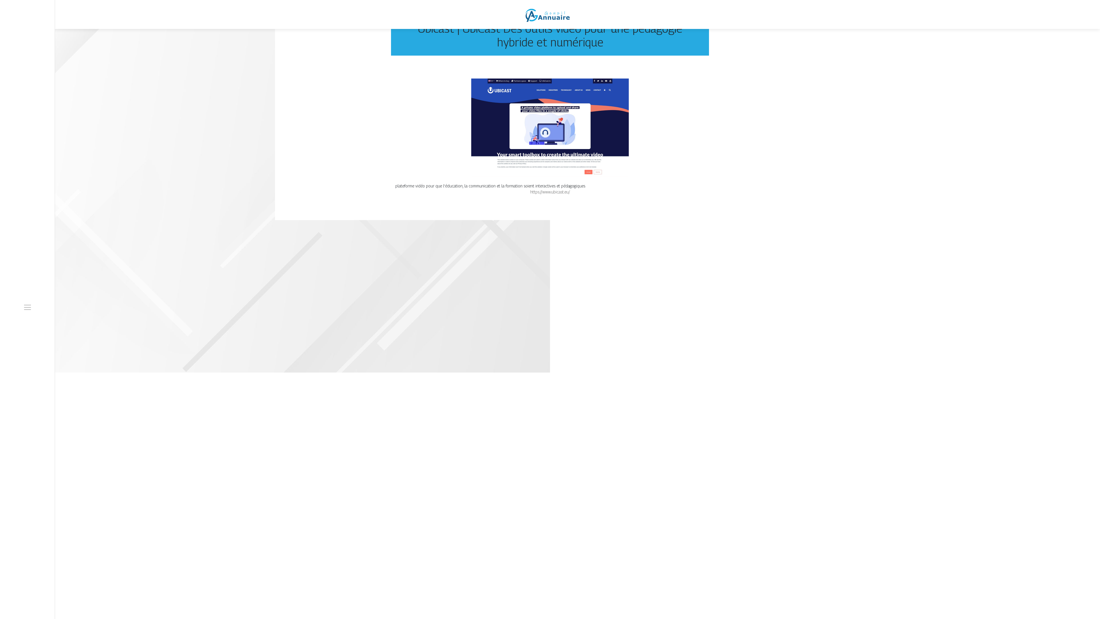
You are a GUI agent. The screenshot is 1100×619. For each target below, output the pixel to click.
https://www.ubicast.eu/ (550, 191)
